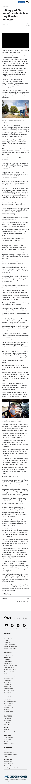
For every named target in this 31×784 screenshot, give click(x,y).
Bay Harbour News (8, 678)
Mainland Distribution (9, 743)
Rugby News (7, 724)
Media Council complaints (10, 646)
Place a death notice (9, 764)
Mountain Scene (8, 699)
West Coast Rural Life (9, 667)
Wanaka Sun (7, 695)
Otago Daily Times (8, 655)
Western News (7, 682)
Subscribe (21, 2)
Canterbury (5, 7)
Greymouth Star (8, 661)
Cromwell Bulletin (8, 697)
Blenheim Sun (7, 657)
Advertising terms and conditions (12, 768)
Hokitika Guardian (8, 663)
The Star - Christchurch (9, 676)
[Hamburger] (27, 2)
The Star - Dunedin (8, 703)
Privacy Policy (7, 642)
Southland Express (8, 711)
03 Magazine (7, 722)
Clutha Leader (7, 705)
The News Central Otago (10, 701)
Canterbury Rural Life (9, 672)
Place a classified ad (9, 766)
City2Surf (6, 730)
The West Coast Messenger (10, 665)
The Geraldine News (9, 674)
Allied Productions (8, 737)
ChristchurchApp (25, 602)
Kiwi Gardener (7, 718)
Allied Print (6, 741)
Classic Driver (7, 720)
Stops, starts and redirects (10, 754)
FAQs (5, 756)
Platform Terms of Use (9, 644)
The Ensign (7, 709)
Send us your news (8, 638)
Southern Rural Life (8, 707)
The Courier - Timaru (9, 691)
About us (6, 640)
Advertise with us (8, 762)
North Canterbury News (10, 670)
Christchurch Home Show (10, 732)
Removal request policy (9, 648)
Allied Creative (7, 739)
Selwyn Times (7, 686)
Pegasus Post (7, 680)
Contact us (6, 636)
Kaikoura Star (7, 659)
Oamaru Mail (7, 693)
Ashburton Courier (8, 688)
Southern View (7, 684)
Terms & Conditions (9, 752)
